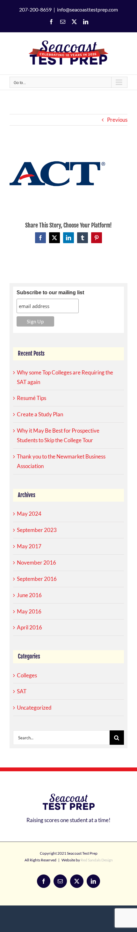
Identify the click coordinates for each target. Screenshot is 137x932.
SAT (21, 691)
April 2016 (29, 627)
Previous (117, 119)
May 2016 (29, 611)
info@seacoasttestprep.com (87, 9)
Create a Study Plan (40, 414)
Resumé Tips (31, 398)
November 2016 (36, 562)
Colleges (27, 675)
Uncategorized (34, 707)
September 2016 (37, 578)
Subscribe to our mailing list (50, 292)
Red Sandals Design (97, 860)
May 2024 (29, 513)
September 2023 (37, 530)
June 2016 (29, 595)
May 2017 (29, 546)
